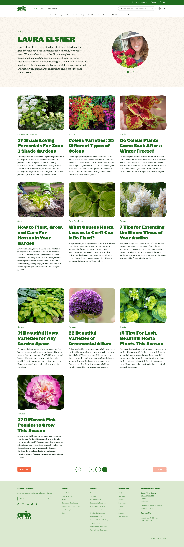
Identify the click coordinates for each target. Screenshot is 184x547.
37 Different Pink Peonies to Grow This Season (36, 425)
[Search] (121, 8)
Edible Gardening (56, 15)
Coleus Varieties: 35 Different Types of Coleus (91, 145)
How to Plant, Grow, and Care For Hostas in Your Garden (40, 235)
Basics (105, 15)
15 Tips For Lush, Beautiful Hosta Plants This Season (141, 338)
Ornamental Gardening (74, 15)
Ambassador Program (98, 506)
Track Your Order (148, 493)
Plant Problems (118, 15)
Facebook (122, 510)
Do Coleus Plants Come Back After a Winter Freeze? (141, 145)
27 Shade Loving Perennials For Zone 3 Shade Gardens (40, 145)
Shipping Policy (96, 516)
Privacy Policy (95, 523)
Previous (24, 469)
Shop (42, 8)
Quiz (154, 2)
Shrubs (72, 134)
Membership (52, 8)
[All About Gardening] (21, 8)
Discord (121, 513)
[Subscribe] (48, 498)
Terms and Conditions (98, 526)
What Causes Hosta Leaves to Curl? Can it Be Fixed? (91, 232)
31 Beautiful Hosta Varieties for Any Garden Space (38, 338)
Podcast (122, 499)
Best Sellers (66, 493)
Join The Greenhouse (141, 2)
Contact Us (146, 513)
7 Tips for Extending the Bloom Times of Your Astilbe (142, 232)
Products (131, 15)
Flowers (123, 221)
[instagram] (133, 72)
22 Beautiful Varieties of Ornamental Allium (90, 338)
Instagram (122, 503)
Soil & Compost (93, 15)
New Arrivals (67, 496)
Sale (63, 513)
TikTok (121, 506)
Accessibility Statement (99, 530)
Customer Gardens (97, 510)
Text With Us (123, 516)
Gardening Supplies (69, 510)
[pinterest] (37, 504)
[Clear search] (153, 8)
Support (164, 2)
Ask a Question (147, 496)
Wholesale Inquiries (97, 513)
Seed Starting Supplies (71, 506)
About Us (93, 493)
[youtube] (28, 504)
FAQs (143, 498)
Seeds (64, 499)
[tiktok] (32, 504)
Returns (144, 501)
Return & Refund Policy (99, 520)
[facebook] (128, 72)
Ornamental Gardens (27, 134)
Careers (93, 496)
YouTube (122, 496)
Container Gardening (70, 503)
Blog (120, 493)
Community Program (98, 503)
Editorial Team (95, 499)
